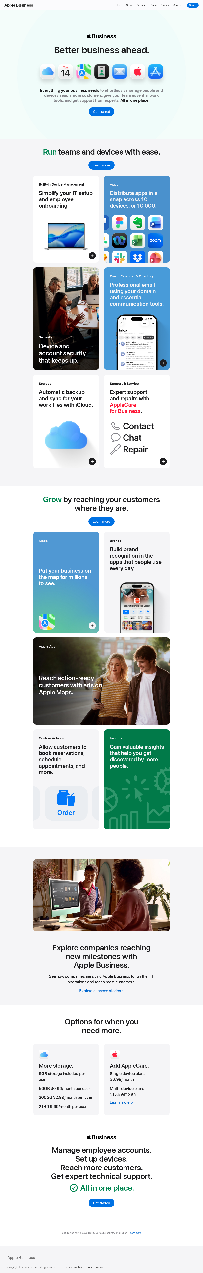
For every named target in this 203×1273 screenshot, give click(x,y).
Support (177, 5)
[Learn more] (137, 1079)
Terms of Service (94, 1267)
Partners (141, 5)
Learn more (101, 165)
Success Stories (160, 5)
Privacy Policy (74, 1267)
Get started (101, 112)
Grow (129, 5)
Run (119, 5)
